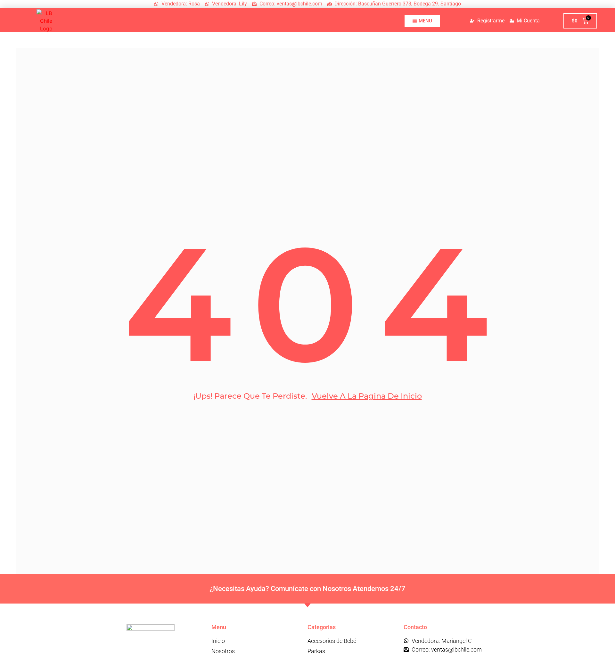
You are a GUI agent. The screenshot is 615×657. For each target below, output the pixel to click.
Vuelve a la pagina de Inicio (367, 396)
